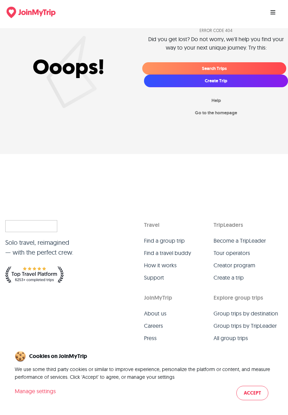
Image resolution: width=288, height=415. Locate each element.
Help (216, 100)
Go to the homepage (216, 113)
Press (150, 337)
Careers (153, 325)
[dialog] (144, 376)
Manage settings (35, 391)
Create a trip (229, 277)
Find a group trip (164, 240)
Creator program (234, 265)
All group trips (231, 337)
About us (155, 313)
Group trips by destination (246, 313)
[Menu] (273, 12)
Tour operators (232, 252)
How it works (160, 265)
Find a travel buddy (167, 252)
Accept (252, 393)
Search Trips (214, 68)
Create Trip (216, 81)
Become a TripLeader (240, 240)
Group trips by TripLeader (245, 325)
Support (154, 277)
